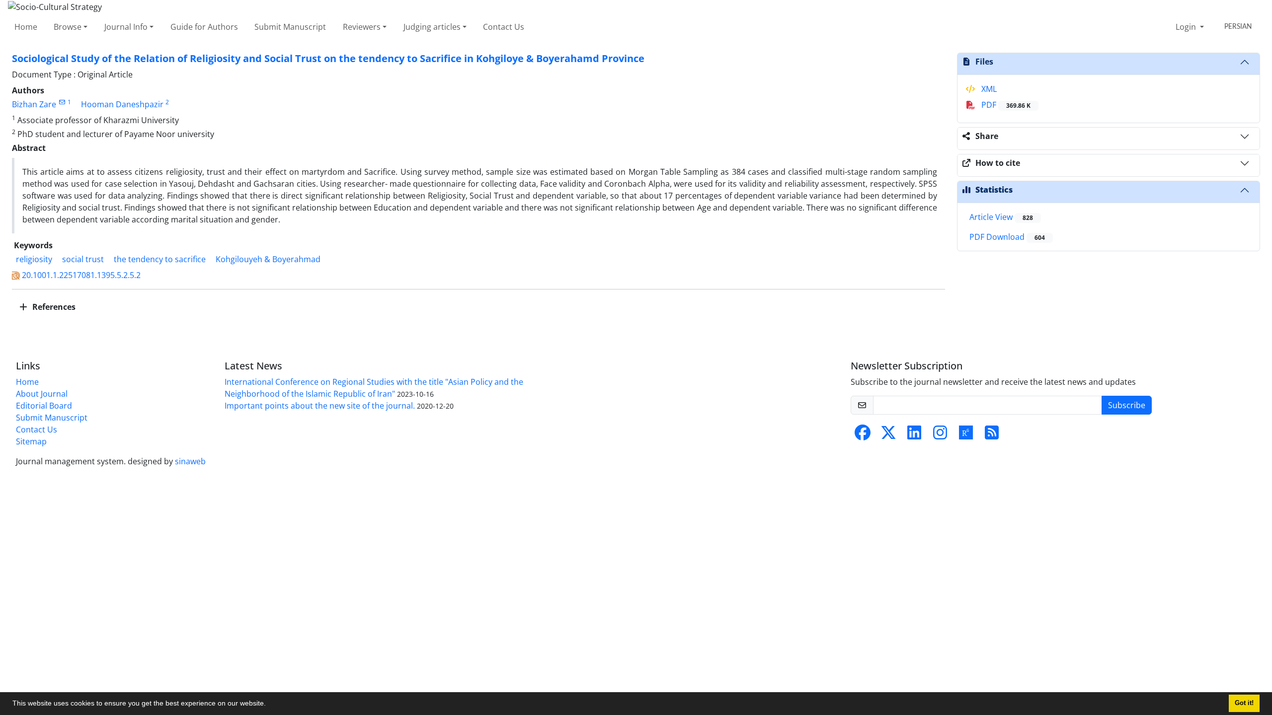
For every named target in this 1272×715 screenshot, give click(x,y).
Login (1187, 26)
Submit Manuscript (290, 26)
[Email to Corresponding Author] (62, 102)
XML (988, 88)
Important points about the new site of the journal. (320, 405)
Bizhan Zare (34, 104)
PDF (1005, 104)
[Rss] (992, 435)
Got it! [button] (1244, 703)
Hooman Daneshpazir (122, 104)
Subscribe (1126, 405)
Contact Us (503, 26)
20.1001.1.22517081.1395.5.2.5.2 (81, 275)
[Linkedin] (914, 435)
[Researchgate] (966, 435)
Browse (67, 26)
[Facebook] (862, 435)
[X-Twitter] (888, 435)
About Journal (42, 393)
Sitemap (31, 441)
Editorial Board (44, 405)
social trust (83, 259)
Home (25, 26)
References (53, 306)
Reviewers (362, 26)
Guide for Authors (204, 26)
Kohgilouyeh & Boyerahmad (268, 259)
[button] (269, 704)
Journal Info (126, 26)
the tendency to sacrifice (160, 259)
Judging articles (432, 26)
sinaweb (190, 461)
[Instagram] (940, 435)
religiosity (34, 259)
